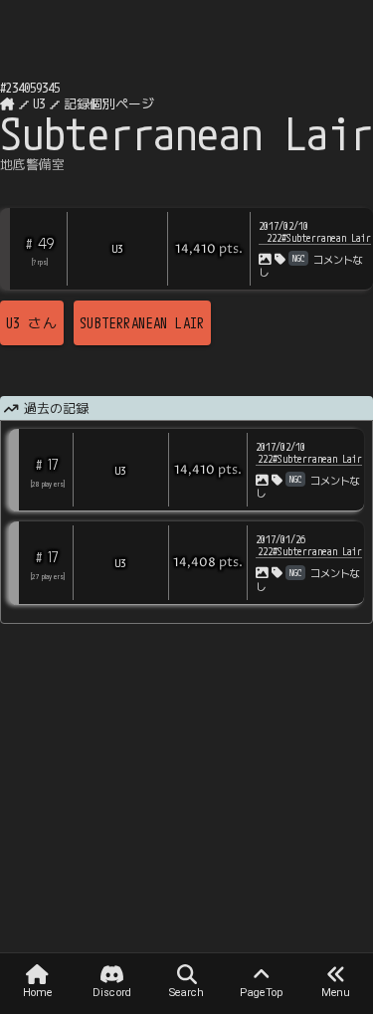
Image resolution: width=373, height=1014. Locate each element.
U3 (39, 103)
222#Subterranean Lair (319, 238)
